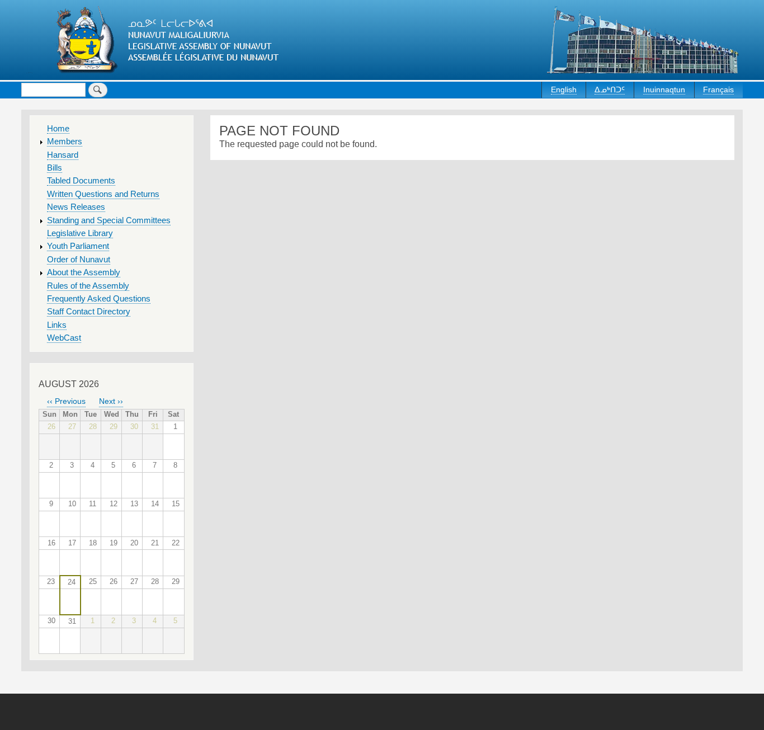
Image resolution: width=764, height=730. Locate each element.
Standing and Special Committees (109, 220)
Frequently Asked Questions (98, 298)
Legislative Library (80, 233)
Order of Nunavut (78, 259)
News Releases (76, 206)
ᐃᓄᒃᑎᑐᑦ (610, 89)
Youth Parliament (78, 246)
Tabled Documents (81, 180)
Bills (54, 167)
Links (57, 325)
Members (64, 141)
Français (718, 89)
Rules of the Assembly (88, 285)
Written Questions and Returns (103, 194)
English (564, 89)
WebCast (64, 337)
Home (58, 128)
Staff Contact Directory (88, 311)
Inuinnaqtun (664, 89)
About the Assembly (83, 272)
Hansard (62, 154)
